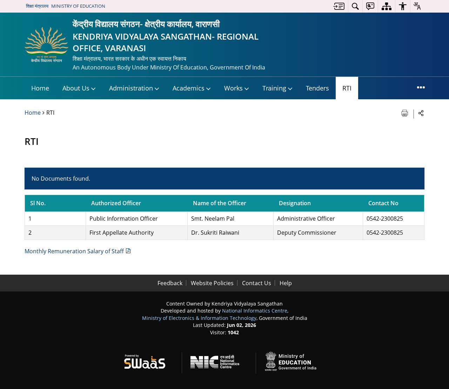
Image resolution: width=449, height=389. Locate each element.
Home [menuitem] (40, 88)
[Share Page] (421, 113)
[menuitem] (339, 6)
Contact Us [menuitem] (256, 283)
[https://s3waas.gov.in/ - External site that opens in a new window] (149, 360)
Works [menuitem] (233, 88)
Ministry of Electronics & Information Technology (199, 318)
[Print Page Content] (405, 112)
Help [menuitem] (286, 283)
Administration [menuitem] (131, 88)
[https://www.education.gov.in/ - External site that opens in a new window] (294, 360)
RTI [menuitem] (346, 88)
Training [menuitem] (274, 88)
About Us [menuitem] (75, 88)
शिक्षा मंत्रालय (37, 6)
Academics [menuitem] (189, 88)
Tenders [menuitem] (317, 88)
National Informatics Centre (254, 310)
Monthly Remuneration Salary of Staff (75, 251)
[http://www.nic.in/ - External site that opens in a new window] (219, 360)
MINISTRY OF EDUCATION (78, 6)
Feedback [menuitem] (170, 283)
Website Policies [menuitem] (212, 283)
